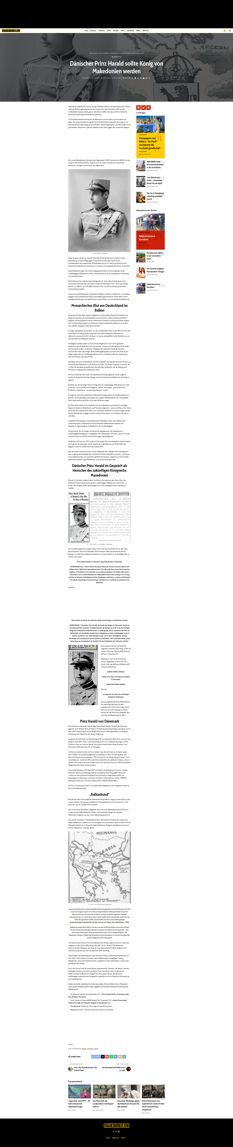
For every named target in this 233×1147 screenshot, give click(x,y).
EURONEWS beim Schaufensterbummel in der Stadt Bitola (155, 164)
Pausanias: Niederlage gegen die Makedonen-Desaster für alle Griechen (128, 1104)
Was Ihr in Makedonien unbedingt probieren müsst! (155, 196)
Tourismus (105, 1096)
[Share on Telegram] (141, 78)
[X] (116, 1131)
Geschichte (116, 57)
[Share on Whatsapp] (138, 78)
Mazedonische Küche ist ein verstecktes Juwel (155, 256)
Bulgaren (84, 1049)
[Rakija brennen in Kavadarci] (150, 222)
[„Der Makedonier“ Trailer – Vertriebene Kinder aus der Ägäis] (140, 181)
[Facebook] (138, 107)
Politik (81, 1096)
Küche (141, 232)
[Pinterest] (148, 107)
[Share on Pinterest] (135, 78)
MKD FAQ (97, 1096)
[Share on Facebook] (129, 78)
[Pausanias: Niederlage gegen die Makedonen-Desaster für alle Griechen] (128, 1091)
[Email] (143, 78)
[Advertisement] (116, 14)
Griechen (96, 1049)
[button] (230, 30)
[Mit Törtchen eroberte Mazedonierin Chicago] (140, 272)
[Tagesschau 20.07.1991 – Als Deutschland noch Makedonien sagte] (79, 1091)
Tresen (147, 232)
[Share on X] (132, 78)
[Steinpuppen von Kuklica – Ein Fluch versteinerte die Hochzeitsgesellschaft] (150, 124)
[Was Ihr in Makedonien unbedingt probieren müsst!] (140, 197)
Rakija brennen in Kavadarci (147, 238)
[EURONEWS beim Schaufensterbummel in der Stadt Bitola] (140, 165)
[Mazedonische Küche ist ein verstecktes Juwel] (140, 256)
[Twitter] (143, 107)
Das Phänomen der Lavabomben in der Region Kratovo (103, 1104)
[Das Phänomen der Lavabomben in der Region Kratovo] (104, 1091)
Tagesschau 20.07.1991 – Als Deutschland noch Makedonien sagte (79, 1104)
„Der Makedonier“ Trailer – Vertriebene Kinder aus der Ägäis (154, 180)
